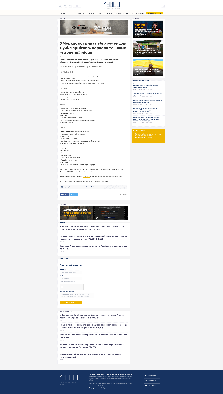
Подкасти (100, 13)
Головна (63, 13)
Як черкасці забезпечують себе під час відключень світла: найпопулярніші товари (148, 135)
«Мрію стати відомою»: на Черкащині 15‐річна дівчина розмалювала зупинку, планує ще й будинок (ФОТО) (92, 345)
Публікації (82, 13)
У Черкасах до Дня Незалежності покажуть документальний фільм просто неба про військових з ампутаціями (92, 316)
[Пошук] (163, 5)
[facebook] (59, 5)
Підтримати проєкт (154, 13)
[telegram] (74, 5)
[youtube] (69, 5)
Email (61, 276)
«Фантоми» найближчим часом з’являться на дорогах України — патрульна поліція (90, 355)
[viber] (79, 5)
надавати (86, 176)
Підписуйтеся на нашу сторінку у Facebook (78, 187)
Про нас (119, 13)
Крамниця (140, 13)
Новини (73, 13)
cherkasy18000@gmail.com (103, 388)
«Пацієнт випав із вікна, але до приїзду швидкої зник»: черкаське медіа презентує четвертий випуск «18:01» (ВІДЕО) (93, 326)
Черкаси (125, 194)
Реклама (129, 13)
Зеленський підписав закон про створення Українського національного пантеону (93, 336)
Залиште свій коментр (67, 291)
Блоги (91, 13)
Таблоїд (110, 13)
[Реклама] (94, 27)
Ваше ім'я (63, 269)
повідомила (69, 67)
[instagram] (64, 5)
